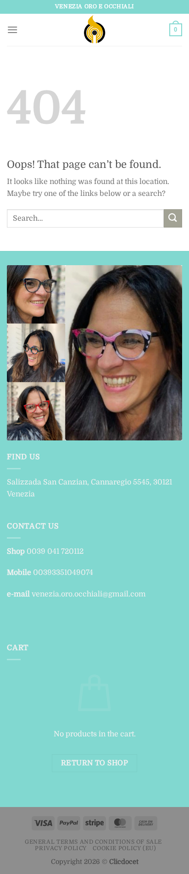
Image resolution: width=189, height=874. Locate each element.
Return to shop (94, 763)
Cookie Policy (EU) (124, 848)
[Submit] (173, 218)
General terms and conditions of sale (93, 842)
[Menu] (12, 29)
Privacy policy (61, 848)
